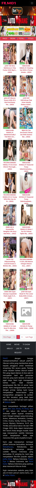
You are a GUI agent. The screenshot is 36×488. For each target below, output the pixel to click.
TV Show (25, 409)
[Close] (19, 13)
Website (8, 402)
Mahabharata (8, 447)
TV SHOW (26, 344)
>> (22, 337)
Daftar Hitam (10, 475)
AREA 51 (10, 348)
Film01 (5, 358)
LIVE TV (19, 348)
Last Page (29, 337)
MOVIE (17, 344)
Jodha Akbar (7, 459)
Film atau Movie (14, 409)
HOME (8, 344)
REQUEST (18, 352)
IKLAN (27, 348)
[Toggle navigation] (32, 3)
